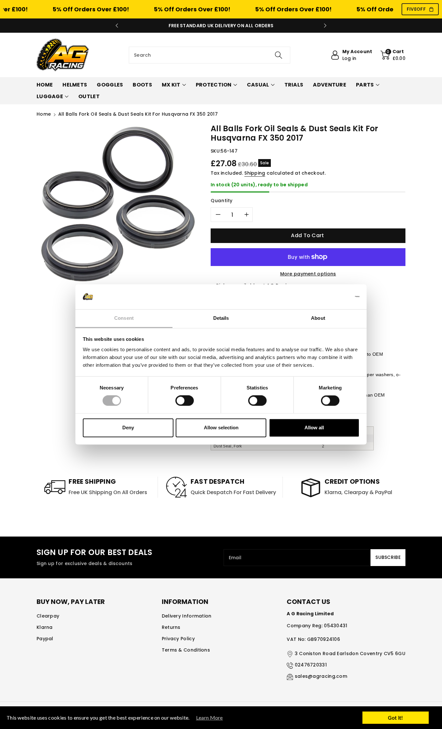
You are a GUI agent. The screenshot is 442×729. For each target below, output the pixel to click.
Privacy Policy (178, 638)
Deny (128, 427)
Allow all (314, 427)
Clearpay (48, 616)
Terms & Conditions (186, 650)
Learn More (209, 717)
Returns (171, 627)
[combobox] (209, 55)
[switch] (184, 401)
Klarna (45, 627)
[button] (393, 55)
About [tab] (318, 318)
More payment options (308, 274)
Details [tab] (221, 318)
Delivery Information (187, 616)
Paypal (45, 638)
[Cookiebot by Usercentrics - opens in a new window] (331, 297)
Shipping (254, 173)
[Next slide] (325, 25)
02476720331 (311, 665)
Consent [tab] (124, 318)
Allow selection (221, 427)
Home (44, 114)
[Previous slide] (117, 25)
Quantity (222, 200)
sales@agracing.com (321, 676)
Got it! (395, 718)
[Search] (278, 55)
